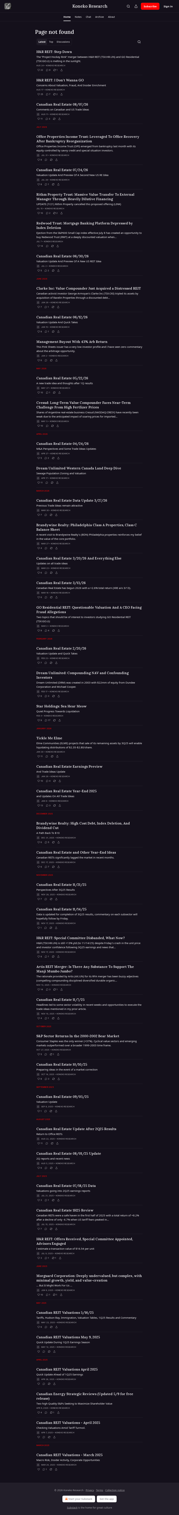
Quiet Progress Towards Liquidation (58, 711)
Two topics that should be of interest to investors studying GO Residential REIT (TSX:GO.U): (83, 619)
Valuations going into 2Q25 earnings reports (63, 1190)
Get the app (107, 1499)
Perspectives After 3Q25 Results (55, 889)
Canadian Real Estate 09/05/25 (62, 1097)
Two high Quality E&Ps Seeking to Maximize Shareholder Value (74, 1403)
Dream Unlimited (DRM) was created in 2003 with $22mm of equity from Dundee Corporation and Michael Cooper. (85, 684)
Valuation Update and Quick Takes (56, 653)
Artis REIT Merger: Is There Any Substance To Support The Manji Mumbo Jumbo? (85, 969)
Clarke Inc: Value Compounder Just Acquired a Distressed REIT (88, 288)
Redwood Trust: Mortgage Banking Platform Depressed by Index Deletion (84, 225)
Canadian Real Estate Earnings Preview (69, 766)
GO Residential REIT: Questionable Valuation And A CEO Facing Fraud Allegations (89, 609)
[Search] (128, 6)
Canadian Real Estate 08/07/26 (62, 104)
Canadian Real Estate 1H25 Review (65, 1210)
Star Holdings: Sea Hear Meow (61, 706)
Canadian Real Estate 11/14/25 (61, 909)
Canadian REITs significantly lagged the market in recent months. (75, 857)
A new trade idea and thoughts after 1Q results (64, 383)
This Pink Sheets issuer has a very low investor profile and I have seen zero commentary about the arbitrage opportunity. (89, 349)
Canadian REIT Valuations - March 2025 (69, 1455)
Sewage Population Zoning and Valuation (61, 473)
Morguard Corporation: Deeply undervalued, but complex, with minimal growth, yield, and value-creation (89, 1278)
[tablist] (54, 41)
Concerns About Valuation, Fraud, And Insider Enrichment (71, 85)
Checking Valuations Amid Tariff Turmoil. (60, 1427)
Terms (99, 1490)
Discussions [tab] (63, 41)
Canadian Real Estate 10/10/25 (61, 1064)
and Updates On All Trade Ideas (55, 796)
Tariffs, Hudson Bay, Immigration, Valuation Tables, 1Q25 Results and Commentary (86, 1317)
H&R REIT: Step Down (54, 52)
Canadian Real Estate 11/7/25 (60, 1000)
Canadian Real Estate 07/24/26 (62, 170)
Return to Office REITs (49, 1134)
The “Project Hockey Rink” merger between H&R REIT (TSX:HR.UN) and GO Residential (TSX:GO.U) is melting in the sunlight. (87, 59)
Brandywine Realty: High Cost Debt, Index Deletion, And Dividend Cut (83, 825)
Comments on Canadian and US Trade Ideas (62, 109)
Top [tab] (51, 41)
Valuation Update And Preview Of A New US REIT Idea (68, 261)
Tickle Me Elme (49, 738)
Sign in (168, 6)
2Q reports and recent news (53, 1158)
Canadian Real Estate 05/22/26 (62, 378)
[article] (89, 61)
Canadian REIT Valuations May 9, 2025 (68, 1337)
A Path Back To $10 (48, 833)
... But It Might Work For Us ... (54, 1285)
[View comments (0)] (46, 160)
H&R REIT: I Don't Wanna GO (60, 80)
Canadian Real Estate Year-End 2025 (66, 791)
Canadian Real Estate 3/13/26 (61, 583)
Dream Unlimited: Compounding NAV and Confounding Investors (82, 675)
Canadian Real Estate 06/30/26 (62, 256)
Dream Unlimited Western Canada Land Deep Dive (78, 468)
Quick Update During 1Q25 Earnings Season (63, 1342)
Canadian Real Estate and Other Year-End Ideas (76, 852)
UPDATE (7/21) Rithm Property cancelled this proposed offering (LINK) (78, 204)
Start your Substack (80, 1499)
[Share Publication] (136, 6)
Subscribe (150, 6)
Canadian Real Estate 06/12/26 (62, 317)
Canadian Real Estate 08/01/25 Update (68, 1153)
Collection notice (115, 1490)
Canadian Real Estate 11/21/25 (61, 885)
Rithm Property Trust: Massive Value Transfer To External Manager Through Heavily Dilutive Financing (85, 196)
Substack (72, 1507)
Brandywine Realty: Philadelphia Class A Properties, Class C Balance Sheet (86, 527)
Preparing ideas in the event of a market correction (67, 1069)
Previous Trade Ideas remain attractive (59, 505)
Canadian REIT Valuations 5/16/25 (65, 1312)
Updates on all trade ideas (52, 563)
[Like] (38, 1351)
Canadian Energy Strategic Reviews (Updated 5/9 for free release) (84, 1396)
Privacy (90, 1490)
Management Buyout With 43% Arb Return (72, 342)
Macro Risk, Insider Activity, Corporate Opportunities (68, 1460)
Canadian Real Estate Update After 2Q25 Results (76, 1129)
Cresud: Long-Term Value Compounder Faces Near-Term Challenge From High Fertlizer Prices (83, 405)
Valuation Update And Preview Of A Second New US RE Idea (72, 175)
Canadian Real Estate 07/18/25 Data (66, 1186)
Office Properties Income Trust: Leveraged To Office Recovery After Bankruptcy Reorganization (87, 139)
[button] (67, 17)
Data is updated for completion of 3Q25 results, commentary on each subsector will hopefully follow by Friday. (86, 916)
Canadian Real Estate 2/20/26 (61, 648)
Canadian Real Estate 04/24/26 (62, 444)
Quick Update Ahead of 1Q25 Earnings (59, 1374)
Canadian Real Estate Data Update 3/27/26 (71, 500)
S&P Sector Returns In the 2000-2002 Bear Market (77, 1036)
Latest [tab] (42, 41)
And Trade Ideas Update (50, 771)
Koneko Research (55, 65)
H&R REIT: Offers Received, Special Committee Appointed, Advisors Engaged (84, 1241)
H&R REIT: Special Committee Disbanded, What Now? (80, 938)
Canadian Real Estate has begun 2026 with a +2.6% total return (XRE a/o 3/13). (83, 588)
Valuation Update (46, 1101)
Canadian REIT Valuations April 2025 (67, 1369)
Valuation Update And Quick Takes (57, 322)
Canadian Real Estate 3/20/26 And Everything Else (78, 558)
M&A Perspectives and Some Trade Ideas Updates (66, 448)
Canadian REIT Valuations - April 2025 (68, 1423)
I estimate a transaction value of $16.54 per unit (65, 1248)
